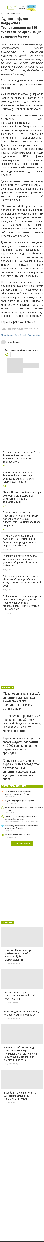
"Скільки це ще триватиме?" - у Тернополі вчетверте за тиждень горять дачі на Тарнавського (21, 456)
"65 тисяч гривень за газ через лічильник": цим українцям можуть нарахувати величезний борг (22, 580)
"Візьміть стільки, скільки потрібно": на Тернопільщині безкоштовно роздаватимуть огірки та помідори (20, 540)
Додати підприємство (22, 843)
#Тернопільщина (7, 335)
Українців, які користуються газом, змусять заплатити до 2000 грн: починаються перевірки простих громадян (21, 745)
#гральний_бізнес (34, 335)
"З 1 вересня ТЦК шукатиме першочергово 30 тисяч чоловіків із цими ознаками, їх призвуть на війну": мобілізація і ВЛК (22, 723)
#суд (17, 335)
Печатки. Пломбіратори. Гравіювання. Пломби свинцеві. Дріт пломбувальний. (18, 955)
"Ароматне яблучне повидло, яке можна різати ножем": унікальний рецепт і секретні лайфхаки (20, 560)
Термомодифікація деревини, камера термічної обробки (21, 1013)
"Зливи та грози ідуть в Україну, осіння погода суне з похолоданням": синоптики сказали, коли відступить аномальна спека (21, 770)
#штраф (23, 335)
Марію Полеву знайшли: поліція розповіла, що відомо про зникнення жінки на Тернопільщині (22, 497)
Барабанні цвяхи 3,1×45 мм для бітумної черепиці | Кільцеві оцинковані (20, 1096)
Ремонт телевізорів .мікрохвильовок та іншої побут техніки (19, 995)
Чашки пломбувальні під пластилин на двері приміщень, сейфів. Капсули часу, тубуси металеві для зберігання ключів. (21, 1054)
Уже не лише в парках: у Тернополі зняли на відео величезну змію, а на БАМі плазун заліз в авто (18, 477)
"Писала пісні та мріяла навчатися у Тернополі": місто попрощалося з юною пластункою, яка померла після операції (22, 519)
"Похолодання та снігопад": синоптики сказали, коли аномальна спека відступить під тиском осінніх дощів (21, 701)
